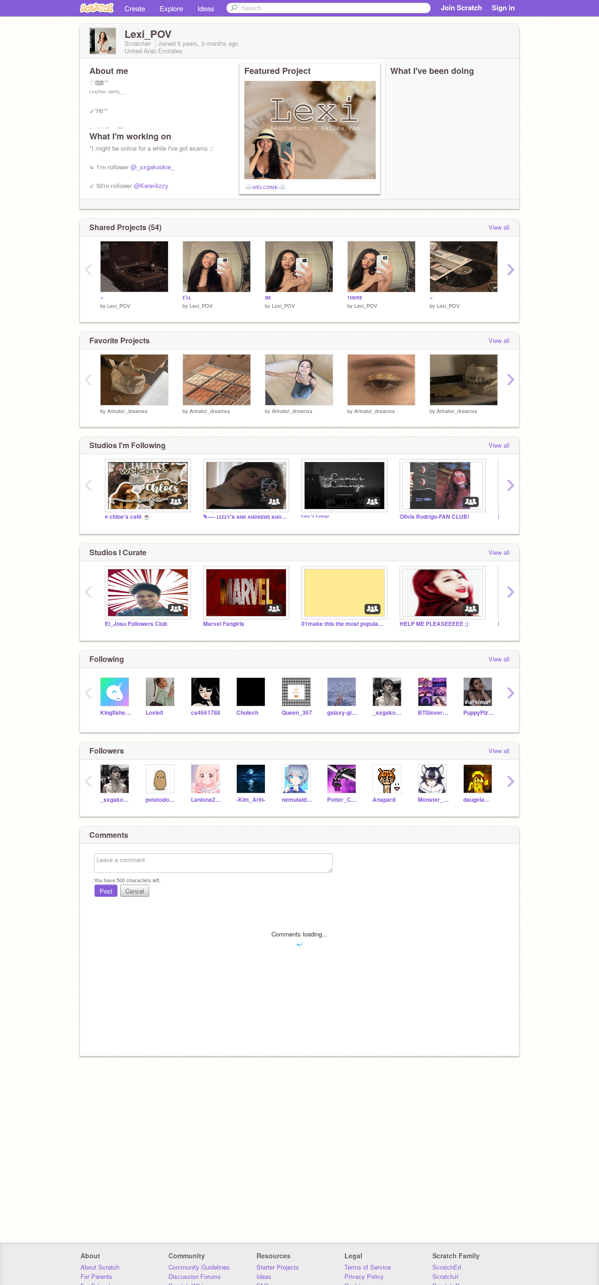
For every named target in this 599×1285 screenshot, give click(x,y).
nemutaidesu (297, 800)
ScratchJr (445, 1276)
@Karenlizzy (151, 185)
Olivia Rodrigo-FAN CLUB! (434, 517)
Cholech (247, 713)
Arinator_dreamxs (127, 410)
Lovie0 (154, 713)
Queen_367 (297, 713)
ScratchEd (446, 1267)
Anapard (384, 800)
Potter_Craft (342, 800)
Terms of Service (367, 1267)
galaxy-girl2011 (342, 713)
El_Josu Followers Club (136, 624)
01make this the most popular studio (343, 624)
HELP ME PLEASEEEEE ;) (434, 624)
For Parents (96, 1276)
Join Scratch (461, 7)
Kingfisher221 (115, 713)
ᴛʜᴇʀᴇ (354, 297)
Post (106, 890)
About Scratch (99, 1267)
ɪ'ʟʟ (187, 297)
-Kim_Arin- (250, 800)
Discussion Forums (194, 1276)
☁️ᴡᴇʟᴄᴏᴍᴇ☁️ (265, 186)
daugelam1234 (479, 800)
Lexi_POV (118, 305)
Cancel (134, 890)
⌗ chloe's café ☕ (127, 517)
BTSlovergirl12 (433, 713)
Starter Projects (277, 1267)
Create (134, 8)
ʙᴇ (268, 297)
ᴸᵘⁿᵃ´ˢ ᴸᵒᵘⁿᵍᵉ (315, 517)
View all (499, 227)
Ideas (205, 8)
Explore (171, 8)
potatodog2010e (161, 800)
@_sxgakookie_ (152, 166)
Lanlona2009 (206, 800)
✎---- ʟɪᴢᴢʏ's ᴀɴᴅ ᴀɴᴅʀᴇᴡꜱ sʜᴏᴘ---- (245, 517)
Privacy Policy (364, 1276)
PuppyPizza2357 (479, 713)
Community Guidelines (199, 1267)
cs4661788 (205, 713)
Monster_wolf (433, 800)
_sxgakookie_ (388, 713)
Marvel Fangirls (223, 624)
